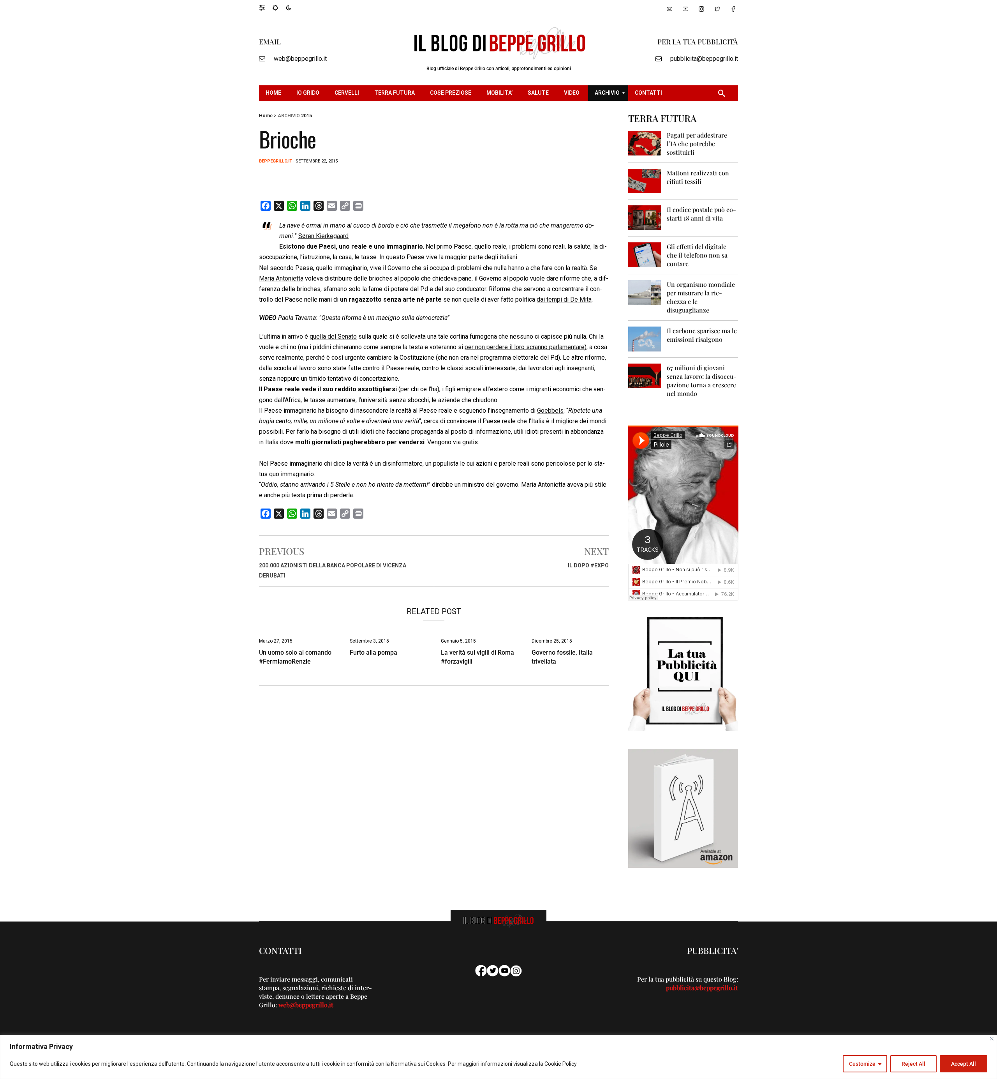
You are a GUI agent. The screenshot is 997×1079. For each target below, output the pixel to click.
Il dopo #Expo (588, 565)
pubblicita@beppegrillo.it (704, 58)
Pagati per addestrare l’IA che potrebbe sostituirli (697, 143)
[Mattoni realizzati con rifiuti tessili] (644, 180)
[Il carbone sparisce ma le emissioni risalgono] (644, 338)
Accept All (963, 1064)
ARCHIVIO (289, 115)
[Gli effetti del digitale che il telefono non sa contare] (644, 254)
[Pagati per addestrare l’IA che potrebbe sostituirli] (644, 143)
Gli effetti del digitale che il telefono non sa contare (697, 255)
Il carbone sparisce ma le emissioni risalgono (702, 335)
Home (266, 115)
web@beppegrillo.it (300, 58)
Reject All (913, 1064)
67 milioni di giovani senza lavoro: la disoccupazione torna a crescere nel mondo (701, 380)
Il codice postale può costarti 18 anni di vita (701, 213)
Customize (862, 1064)
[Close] (991, 1038)
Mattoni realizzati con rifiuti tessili (698, 177)
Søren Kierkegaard (323, 236)
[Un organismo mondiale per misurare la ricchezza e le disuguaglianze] (644, 292)
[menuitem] (274, 93)
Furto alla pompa (373, 652)
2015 (306, 115)
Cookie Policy (560, 1064)
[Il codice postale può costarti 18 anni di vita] (644, 217)
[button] (266, 7)
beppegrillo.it (275, 161)
